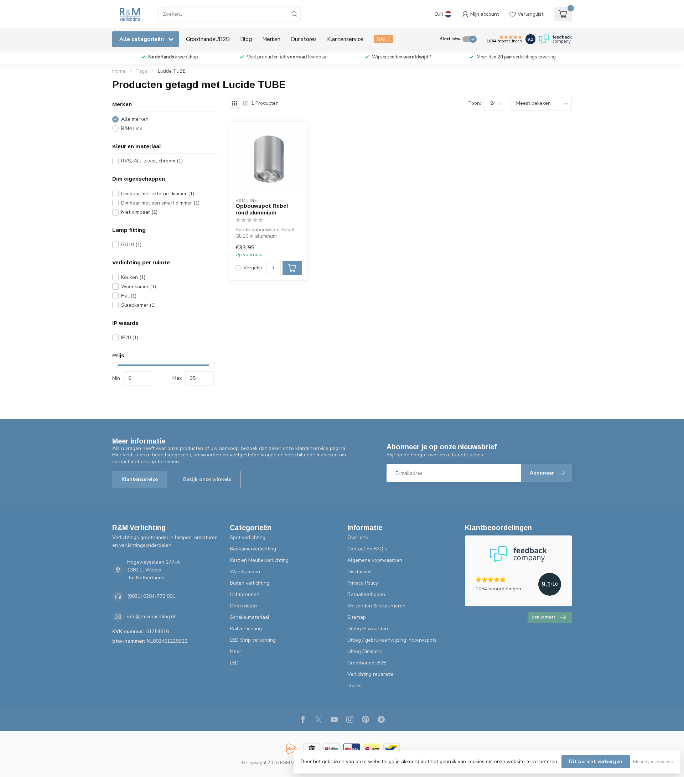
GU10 (131, 244)
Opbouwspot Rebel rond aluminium (261, 209)
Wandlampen (245, 571)
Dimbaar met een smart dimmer (160, 203)
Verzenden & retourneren (376, 605)
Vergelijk (253, 267)
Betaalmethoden (366, 594)
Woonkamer (138, 286)
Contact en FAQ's (367, 548)
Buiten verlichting (249, 583)
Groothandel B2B (367, 662)
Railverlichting (246, 628)
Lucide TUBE (171, 71)
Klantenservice (345, 39)
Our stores (304, 39)
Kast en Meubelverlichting (259, 560)
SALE (383, 39)
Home (118, 71)
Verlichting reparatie (370, 674)
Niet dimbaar (139, 212)
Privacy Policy (362, 583)
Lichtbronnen (244, 594)
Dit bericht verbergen (595, 761)
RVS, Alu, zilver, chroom (152, 161)
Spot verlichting (247, 537)
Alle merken (135, 119)
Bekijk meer (543, 617)
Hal (128, 296)
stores (354, 685)
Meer (235, 651)
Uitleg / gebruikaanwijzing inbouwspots (392, 640)
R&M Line (131, 128)
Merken (271, 39)
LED (234, 662)
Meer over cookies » (653, 761)
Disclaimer (359, 571)
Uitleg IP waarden (367, 628)
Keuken (133, 277)
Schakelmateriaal (249, 617)
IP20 (129, 337)
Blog (246, 39)
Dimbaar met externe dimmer (157, 193)
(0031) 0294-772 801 (151, 596)
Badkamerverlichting (253, 548)
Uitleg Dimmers (364, 651)
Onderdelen (243, 605)
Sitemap (356, 617)
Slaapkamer (138, 305)
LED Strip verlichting (253, 640)
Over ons (357, 537)
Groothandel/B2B (208, 39)
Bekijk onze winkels (207, 479)
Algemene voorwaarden (374, 560)
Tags (141, 71)
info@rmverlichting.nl (151, 616)
